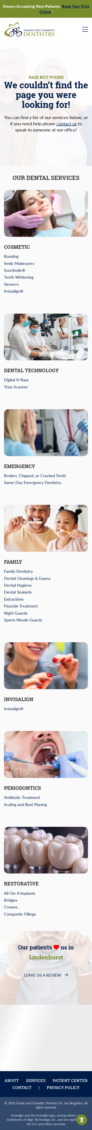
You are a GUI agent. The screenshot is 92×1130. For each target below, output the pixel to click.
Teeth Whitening (18, 277)
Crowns (11, 907)
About (11, 1080)
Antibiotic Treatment (22, 797)
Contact (22, 1087)
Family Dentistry (18, 571)
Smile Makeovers (19, 263)
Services (36, 1080)
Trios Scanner (16, 387)
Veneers (11, 284)
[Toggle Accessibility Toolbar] (82, 1120)
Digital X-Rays (16, 379)
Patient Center (70, 1080)
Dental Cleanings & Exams (27, 578)
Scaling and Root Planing (25, 804)
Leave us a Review (42, 975)
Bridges (10, 900)
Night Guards (15, 613)
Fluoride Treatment (21, 606)
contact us (66, 123)
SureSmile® (14, 270)
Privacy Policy (63, 1087)
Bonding (11, 256)
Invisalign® (13, 291)
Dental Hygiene (18, 585)
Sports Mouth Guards (23, 620)
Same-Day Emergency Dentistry (32, 482)
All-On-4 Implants (19, 893)
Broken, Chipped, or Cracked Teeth (35, 475)
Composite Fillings (20, 914)
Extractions (14, 599)
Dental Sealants (18, 592)
